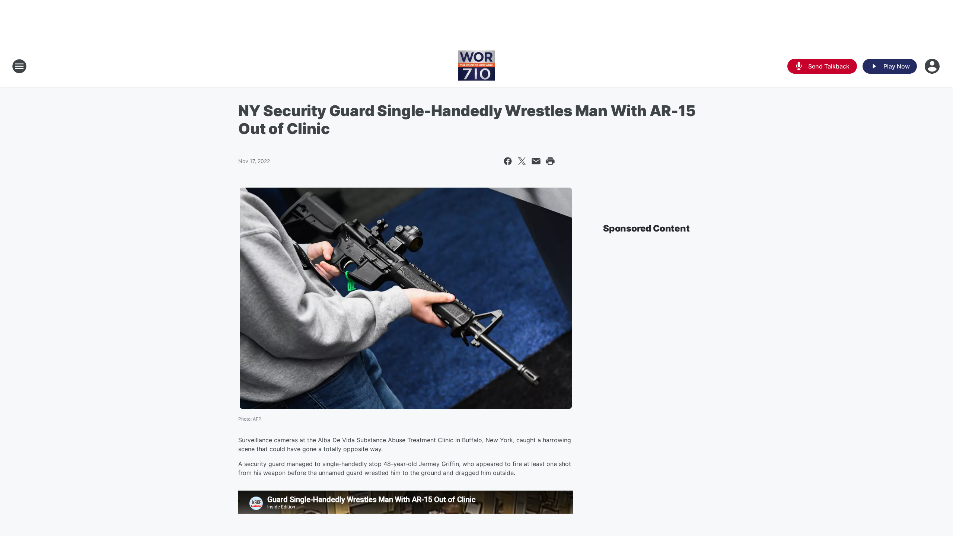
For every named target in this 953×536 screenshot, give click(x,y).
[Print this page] (550, 161)
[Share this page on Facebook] (508, 161)
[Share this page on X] (522, 161)
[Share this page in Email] (536, 161)
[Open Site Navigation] (19, 66)
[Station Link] (476, 66)
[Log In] (933, 66)
